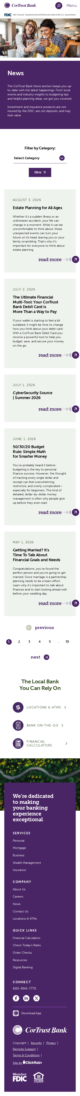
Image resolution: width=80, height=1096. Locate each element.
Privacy (51, 1043)
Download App (31, 1013)
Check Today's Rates (27, 945)
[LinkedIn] (26, 998)
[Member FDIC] (20, 1080)
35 (67, 642)
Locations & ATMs (25, 918)
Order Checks (22, 952)
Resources (20, 960)
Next (35, 657)
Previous (44, 627)
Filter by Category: (40, 148)
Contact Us (20, 911)
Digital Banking (23, 967)
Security (36, 1043)
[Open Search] (58, 5)
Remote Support (24, 1049)
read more (49, 259)
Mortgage (19, 848)
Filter (38, 172)
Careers (18, 896)
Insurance (19, 870)
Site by (18, 1063)
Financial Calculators (39, 743)
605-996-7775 (24, 988)
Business (18, 855)
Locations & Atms (44, 707)
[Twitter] (36, 998)
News (16, 904)
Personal (18, 841)
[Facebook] (16, 998)
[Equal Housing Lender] (39, 1082)
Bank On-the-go (42, 725)
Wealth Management (27, 863)
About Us (19, 889)
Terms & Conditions (26, 1055)
